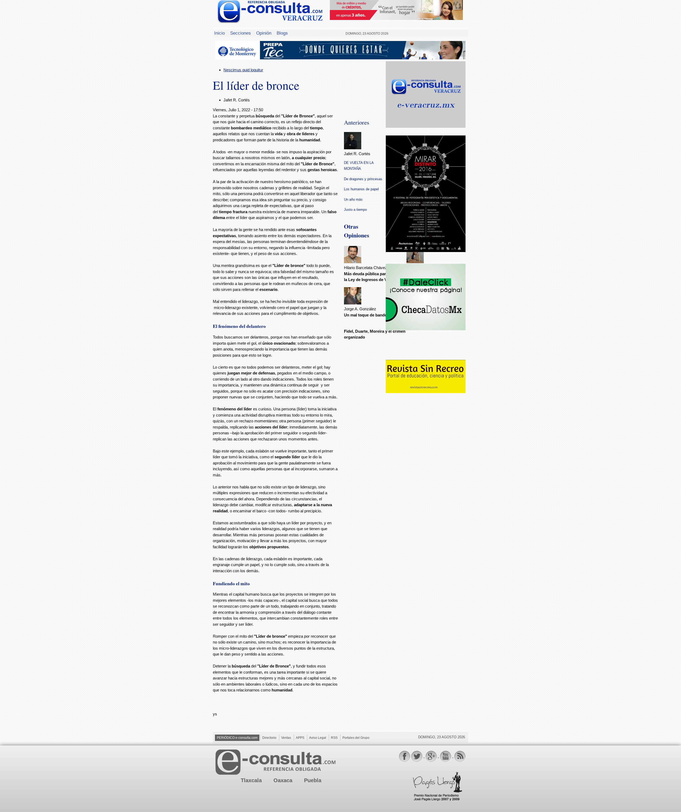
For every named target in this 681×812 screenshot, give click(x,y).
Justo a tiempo (355, 210)
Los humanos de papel (361, 189)
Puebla (312, 780)
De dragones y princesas (363, 179)
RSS (334, 738)
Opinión (263, 33)
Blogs (282, 33)
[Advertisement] (426, 480)
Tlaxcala (251, 780)
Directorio (269, 738)
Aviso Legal (317, 738)
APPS (300, 738)
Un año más (353, 199)
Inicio (219, 33)
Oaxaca (282, 780)
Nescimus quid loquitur (243, 70)
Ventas (286, 738)
